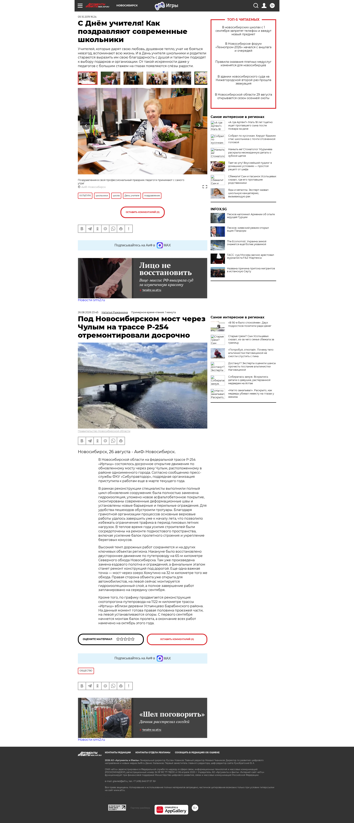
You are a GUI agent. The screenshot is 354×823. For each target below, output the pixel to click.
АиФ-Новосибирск (93, 187)
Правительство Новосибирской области (104, 431)
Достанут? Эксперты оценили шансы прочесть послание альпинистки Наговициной (252, 366)
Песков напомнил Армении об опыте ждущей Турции (251, 216)
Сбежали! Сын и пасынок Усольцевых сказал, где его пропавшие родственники (252, 179)
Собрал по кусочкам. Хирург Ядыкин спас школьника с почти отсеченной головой (252, 139)
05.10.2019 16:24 (87, 16)
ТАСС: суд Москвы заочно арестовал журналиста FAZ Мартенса (250, 256)
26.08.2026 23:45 (88, 312)
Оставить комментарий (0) (143, 212)
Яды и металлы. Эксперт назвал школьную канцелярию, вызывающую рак (248, 193)
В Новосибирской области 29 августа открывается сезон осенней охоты (243, 96)
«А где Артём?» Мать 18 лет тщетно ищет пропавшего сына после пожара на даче (250, 125)
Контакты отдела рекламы (152, 752)
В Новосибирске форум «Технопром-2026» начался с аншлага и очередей (243, 47)
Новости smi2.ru (91, 300)
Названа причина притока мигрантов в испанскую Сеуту (251, 270)
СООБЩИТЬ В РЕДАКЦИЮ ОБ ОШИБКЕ (197, 752)
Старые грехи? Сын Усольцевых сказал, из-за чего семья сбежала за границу (251, 339)
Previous (86, 125)
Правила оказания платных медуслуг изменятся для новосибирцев (243, 63)
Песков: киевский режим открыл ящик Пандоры (248, 229)
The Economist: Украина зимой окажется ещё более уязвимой (246, 243)
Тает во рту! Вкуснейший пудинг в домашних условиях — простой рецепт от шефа (250, 166)
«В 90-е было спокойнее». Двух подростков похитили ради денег (249, 324)
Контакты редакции (118, 752)
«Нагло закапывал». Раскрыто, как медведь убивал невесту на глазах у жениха (251, 393)
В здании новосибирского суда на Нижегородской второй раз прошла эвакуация (243, 80)
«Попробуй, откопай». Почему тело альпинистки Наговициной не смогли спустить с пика (250, 353)
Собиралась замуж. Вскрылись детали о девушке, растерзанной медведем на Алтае (249, 380)
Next (199, 125)
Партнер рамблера (140, 808)
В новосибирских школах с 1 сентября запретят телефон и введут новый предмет (243, 31)
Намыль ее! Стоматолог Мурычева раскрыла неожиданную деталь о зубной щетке (250, 152)
